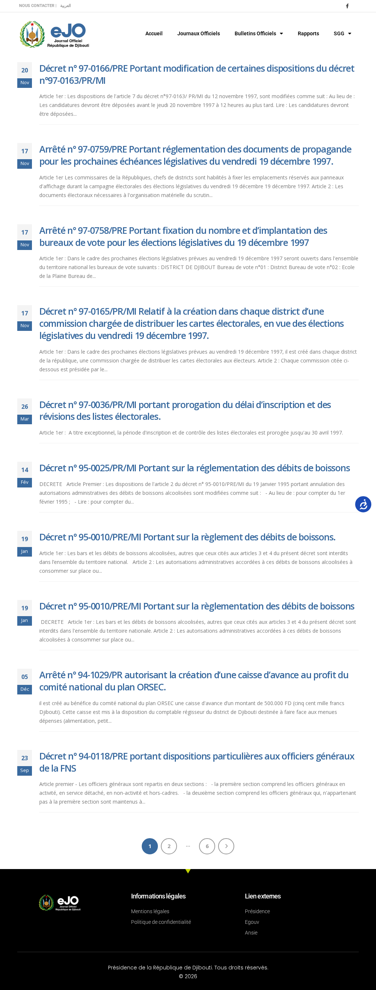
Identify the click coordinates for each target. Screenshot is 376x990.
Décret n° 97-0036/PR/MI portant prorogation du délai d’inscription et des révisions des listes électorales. (185, 410)
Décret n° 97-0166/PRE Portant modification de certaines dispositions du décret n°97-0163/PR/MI (196, 74)
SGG (339, 33)
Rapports (308, 33)
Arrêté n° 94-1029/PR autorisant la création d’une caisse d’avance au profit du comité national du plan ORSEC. (193, 680)
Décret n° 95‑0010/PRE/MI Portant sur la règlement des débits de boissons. (187, 536)
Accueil (154, 33)
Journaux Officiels (198, 33)
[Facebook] (347, 6)
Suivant (226, 846)
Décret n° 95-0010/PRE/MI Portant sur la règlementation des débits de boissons (196, 606)
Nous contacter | (38, 5)
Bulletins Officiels (255, 33)
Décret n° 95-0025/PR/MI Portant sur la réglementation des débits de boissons (194, 467)
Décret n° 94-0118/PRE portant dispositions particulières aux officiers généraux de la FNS (196, 762)
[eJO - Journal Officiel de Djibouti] (54, 33)
